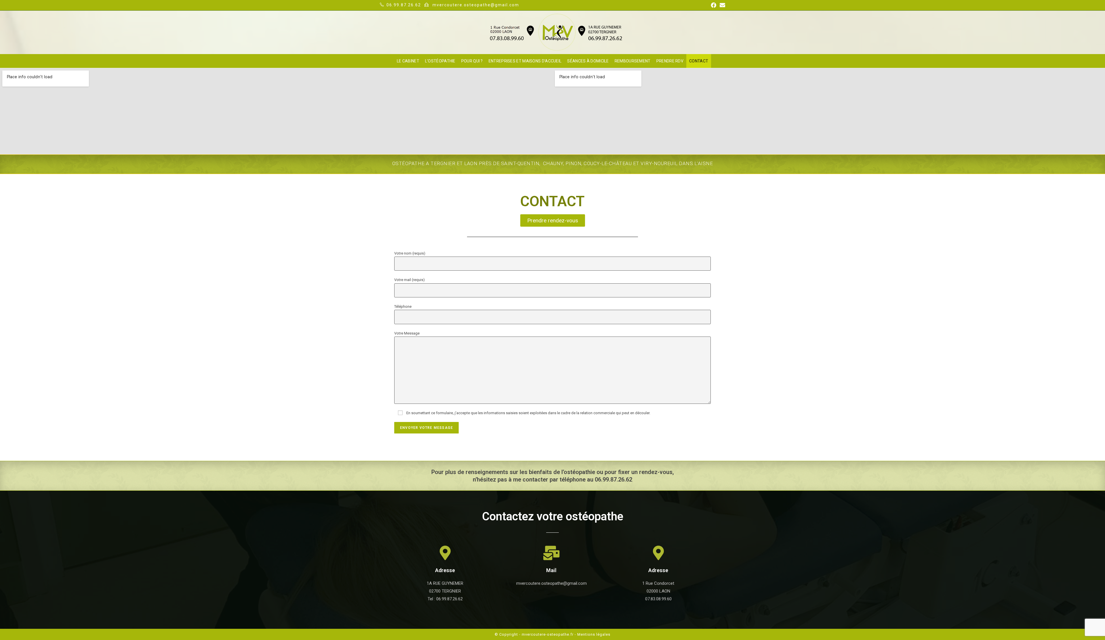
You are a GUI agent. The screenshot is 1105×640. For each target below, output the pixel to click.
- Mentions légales (592, 634)
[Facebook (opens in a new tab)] (713, 5)
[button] (552, 220)
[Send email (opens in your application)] (721, 5)
